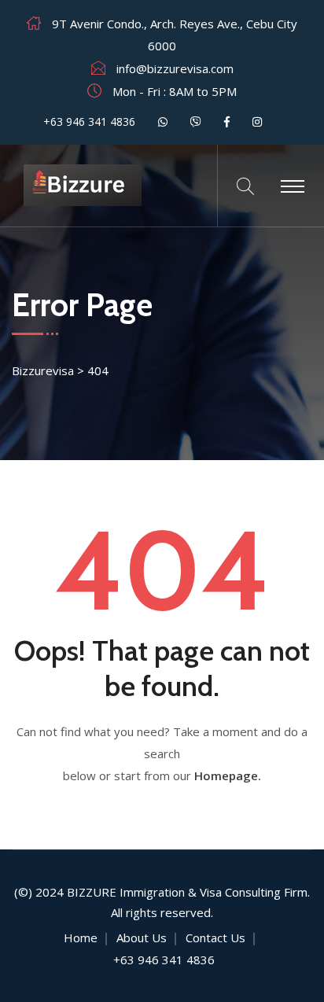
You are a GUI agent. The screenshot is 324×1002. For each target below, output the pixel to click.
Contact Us (215, 937)
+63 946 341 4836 (87, 121)
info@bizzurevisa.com (175, 68)
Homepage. (227, 775)
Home (81, 937)
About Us (141, 937)
